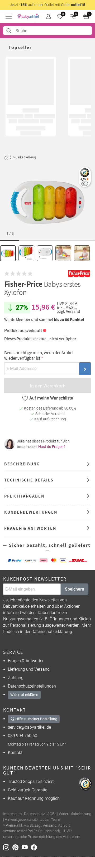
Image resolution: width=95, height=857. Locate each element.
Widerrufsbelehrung (75, 814)
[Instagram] (7, 846)
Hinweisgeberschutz (21, 819)
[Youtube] (26, 846)
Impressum (12, 814)
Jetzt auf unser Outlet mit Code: (47, 5)
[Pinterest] (17, 846)
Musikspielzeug (24, 157)
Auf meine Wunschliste (51, 398)
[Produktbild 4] (63, 253)
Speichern (74, 589)
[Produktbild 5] (82, 253)
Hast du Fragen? (51, 447)
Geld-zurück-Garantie (27, 789)
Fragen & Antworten (26, 660)
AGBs (51, 814)
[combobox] (47, 30)
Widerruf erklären (24, 695)
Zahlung (15, 677)
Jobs (44, 819)
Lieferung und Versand (29, 669)
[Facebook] (35, 846)
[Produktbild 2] (26, 253)
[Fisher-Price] (79, 274)
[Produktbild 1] (8, 253)
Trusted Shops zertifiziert (31, 781)
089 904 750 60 (22, 735)
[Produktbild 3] (45, 253)
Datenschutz (34, 814)
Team (55, 819)
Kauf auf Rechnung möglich (34, 798)
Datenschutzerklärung (51, 631)
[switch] (84, 184)
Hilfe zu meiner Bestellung (36, 719)
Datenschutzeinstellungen (32, 686)
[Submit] (9, 30)
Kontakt (15, 752)
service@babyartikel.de (29, 727)
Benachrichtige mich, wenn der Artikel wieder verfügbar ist (38, 355)
